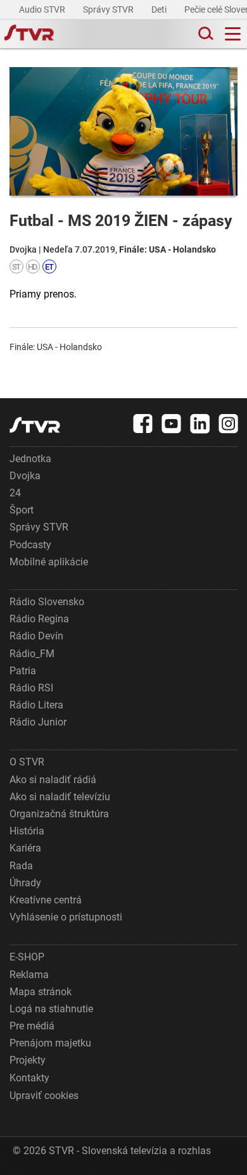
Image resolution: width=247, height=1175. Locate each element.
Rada (21, 866)
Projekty (28, 1060)
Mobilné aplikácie (49, 562)
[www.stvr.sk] (35, 425)
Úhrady (25, 883)
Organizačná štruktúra (59, 814)
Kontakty (29, 1078)
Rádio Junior (38, 722)
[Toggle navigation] (232, 34)
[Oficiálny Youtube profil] (171, 423)
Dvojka (25, 476)
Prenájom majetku (50, 1043)
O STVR (27, 762)
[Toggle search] (204, 34)
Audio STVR (43, 9)
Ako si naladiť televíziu (60, 797)
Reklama (29, 975)
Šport (22, 510)
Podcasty (30, 545)
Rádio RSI (31, 688)
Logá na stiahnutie (51, 1009)
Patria (23, 671)
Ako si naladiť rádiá (53, 780)
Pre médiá (32, 1026)
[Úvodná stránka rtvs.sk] (29, 34)
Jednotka (30, 459)
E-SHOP (27, 957)
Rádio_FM (32, 654)
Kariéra (25, 848)
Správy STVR (109, 9)
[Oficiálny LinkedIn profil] (200, 423)
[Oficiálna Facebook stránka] (143, 423)
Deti (159, 9)
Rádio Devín (36, 636)
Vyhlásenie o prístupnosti (66, 917)
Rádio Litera (36, 705)
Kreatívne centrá (46, 900)
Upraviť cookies (44, 1096)
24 (15, 493)
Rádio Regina (39, 619)
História (27, 831)
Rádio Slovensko (47, 602)
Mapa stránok (41, 992)
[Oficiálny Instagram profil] (228, 423)
